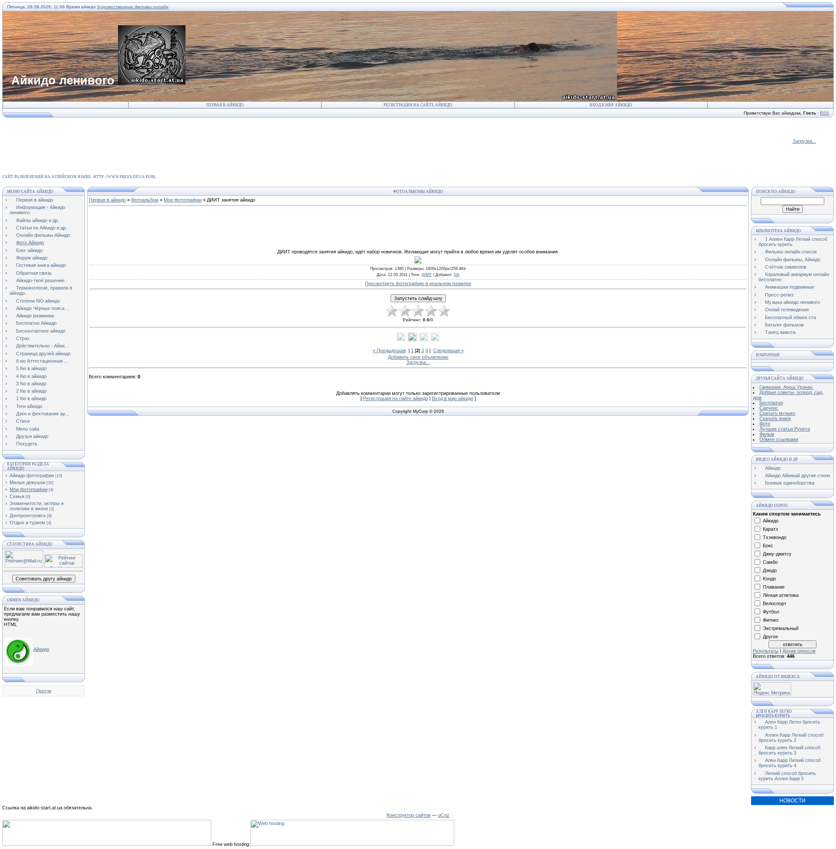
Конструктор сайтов (409, 815)
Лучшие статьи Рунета (784, 428)
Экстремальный (781, 628)
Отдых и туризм (27, 522)
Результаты (766, 651)
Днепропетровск (28, 515)
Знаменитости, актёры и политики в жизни (37, 506)
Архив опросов (799, 651)
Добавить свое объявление (418, 357)
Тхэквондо (774, 537)
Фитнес (771, 620)
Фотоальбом (144, 199)
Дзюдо (770, 570)
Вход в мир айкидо (611, 105)
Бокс (768, 545)
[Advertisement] (161, 137)
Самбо (770, 562)
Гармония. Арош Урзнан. (786, 387)
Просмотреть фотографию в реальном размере (418, 283)
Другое (770, 636)
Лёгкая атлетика (781, 595)
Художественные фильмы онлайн (133, 6)
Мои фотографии (28, 489)
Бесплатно (771, 402)
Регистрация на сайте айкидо (418, 105)
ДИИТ (426, 275)
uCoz (443, 815)
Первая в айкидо (225, 105)
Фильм (766, 434)
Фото (764, 423)
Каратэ (770, 529)
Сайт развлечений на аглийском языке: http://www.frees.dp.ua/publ (79, 177)
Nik (457, 275)
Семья (17, 496)
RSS (824, 113)
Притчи (43, 690)
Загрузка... (804, 141)
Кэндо (769, 578)
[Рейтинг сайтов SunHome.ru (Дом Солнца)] (63, 566)
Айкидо (41, 649)
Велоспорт (774, 603)
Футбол (771, 611)
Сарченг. (769, 408)
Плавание (774, 587)
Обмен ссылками (778, 439)
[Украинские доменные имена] (106, 844)
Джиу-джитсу (777, 553)
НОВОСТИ (792, 801)
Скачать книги (775, 418)
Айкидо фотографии (32, 475)
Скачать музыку (777, 413)
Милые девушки (27, 482)
